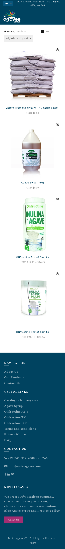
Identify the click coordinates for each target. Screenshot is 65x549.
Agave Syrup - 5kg (32, 182)
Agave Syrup (13, 406)
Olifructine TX (15, 417)
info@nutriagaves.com (24, 466)
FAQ (7, 440)
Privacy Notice (15, 434)
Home (10, 31)
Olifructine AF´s (16, 411)
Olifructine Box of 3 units (32, 257)
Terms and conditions (20, 428)
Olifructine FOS (16, 423)
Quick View (58, 50)
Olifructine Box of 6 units (32, 331)
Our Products (14, 377)
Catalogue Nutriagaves (21, 400)
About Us (11, 371)
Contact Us (12, 383)
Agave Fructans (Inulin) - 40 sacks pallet (32, 107)
